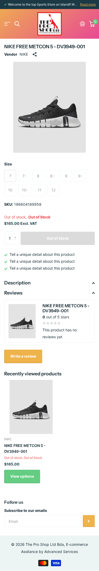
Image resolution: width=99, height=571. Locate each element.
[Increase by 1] (16, 233)
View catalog (7, 24)
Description (17, 283)
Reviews (13, 293)
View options (22, 476)
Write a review (23, 356)
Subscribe (89, 521)
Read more (88, 4)
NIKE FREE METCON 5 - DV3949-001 (25, 448)
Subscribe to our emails (25, 510)
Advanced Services (61, 551)
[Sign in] (82, 23)
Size (8, 164)
